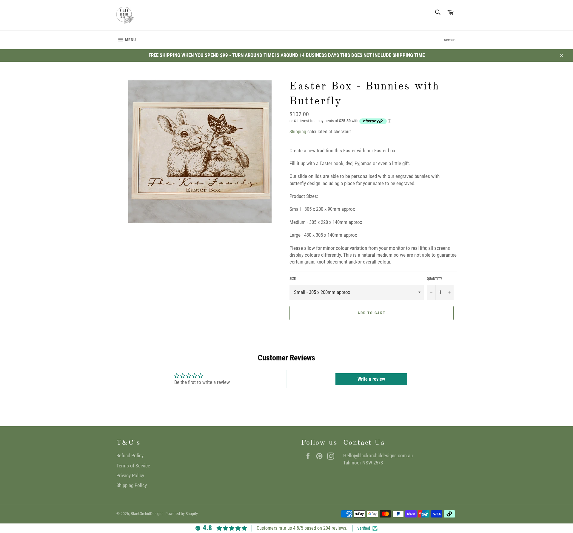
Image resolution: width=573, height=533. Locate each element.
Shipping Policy (131, 485)
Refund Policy (130, 455)
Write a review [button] (371, 379)
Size (292, 279)
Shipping (297, 131)
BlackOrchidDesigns (147, 513)
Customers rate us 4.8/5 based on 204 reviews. (302, 528)
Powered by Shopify (181, 513)
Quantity (434, 279)
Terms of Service (133, 466)
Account (450, 40)
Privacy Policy (130, 475)
